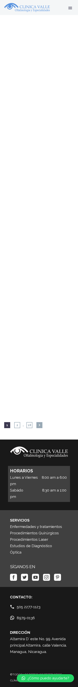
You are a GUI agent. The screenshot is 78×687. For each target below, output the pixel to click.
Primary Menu (70, 8)
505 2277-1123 (28, 607)
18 (29, 425)
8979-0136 (26, 618)
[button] (45, 678)
